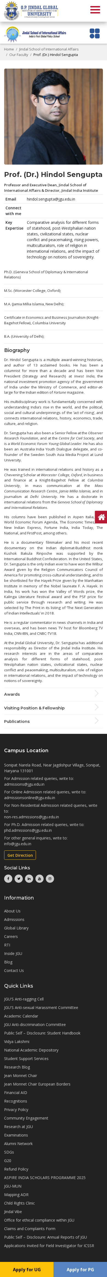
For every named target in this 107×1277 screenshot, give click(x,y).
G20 (7, 1160)
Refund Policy (16, 1169)
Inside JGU (13, 953)
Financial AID (15, 1092)
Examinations (16, 1135)
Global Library (16, 928)
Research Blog (17, 1067)
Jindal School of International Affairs (49, 49)
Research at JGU (18, 1126)
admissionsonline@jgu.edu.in (29, 797)
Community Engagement (26, 1118)
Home (9, 49)
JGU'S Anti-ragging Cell (24, 999)
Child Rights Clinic (19, 1203)
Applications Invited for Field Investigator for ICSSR (49, 1245)
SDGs (9, 1152)
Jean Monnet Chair (20, 1075)
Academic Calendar (21, 1016)
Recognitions (15, 1101)
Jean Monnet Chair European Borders (37, 1084)
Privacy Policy (16, 1109)
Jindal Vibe (13, 1211)
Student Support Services (26, 1058)
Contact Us (14, 970)
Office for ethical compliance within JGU (39, 1220)
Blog (8, 962)
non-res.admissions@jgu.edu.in (31, 816)
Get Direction (20, 855)
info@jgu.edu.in (17, 843)
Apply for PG (80, 1270)
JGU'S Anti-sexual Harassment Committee (41, 1007)
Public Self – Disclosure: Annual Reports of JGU (45, 1237)
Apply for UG (27, 1270)
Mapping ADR (16, 1194)
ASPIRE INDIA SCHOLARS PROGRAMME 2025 (45, 1177)
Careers (11, 936)
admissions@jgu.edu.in (24, 784)
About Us (12, 911)
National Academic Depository (31, 1050)
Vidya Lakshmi (16, 1041)
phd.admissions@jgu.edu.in (28, 830)
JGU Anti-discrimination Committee (35, 1024)
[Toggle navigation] (95, 33)
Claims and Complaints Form (29, 1228)
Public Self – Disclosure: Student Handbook (42, 1033)
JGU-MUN (12, 1186)
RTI (7, 945)
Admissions (14, 919)
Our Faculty (18, 54)
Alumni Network (18, 1143)
